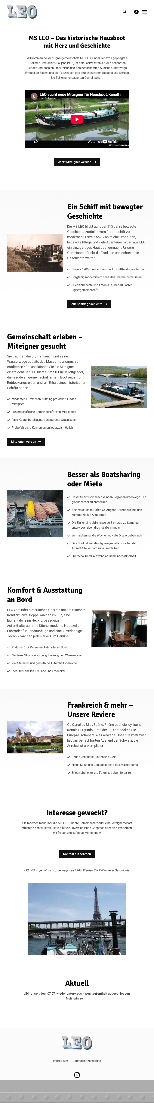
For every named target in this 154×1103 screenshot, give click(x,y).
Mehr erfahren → (77, 998)
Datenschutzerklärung (86, 1061)
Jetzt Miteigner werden (75, 162)
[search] (126, 11)
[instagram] (77, 1075)
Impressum (60, 1061)
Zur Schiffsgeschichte (87, 304)
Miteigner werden (24, 442)
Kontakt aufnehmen (77, 854)
